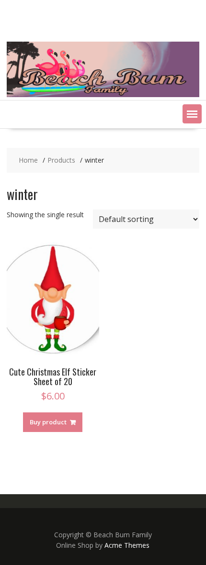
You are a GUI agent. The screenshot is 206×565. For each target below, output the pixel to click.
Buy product (48, 422)
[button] (192, 113)
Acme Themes (126, 545)
